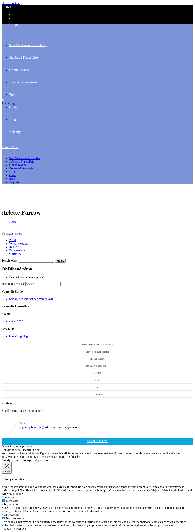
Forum (13, 171)
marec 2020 (16, 321)
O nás (12, 175)
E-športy (14, 182)
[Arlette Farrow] (12, 233)
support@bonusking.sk (33, 427)
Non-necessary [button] (10, 514)
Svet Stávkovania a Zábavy (25, 158)
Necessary (12, 500)
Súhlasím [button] (74, 456)
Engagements (17, 250)
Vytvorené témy (18, 243)
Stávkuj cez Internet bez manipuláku (31, 299)
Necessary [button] (8, 497)
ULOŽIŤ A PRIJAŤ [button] (14, 528)
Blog (12, 178)
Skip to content (11, 3)
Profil (12, 240)
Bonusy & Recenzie (21, 168)
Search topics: (10, 260)
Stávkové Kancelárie (21, 161)
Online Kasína (17, 165)
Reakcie (14, 247)
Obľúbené (15, 253)
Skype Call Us (97, 441)
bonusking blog (18, 336)
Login (8, 6)
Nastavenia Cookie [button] (53, 456)
